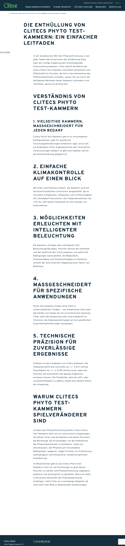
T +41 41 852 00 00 (41, 541)
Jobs (104, 3)
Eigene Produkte (62, 7)
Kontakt (110, 3)
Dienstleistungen (96, 13)
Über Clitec (115, 13)
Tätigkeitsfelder (83, 7)
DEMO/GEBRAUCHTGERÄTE (37, 7)
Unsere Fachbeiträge (92, 3)
